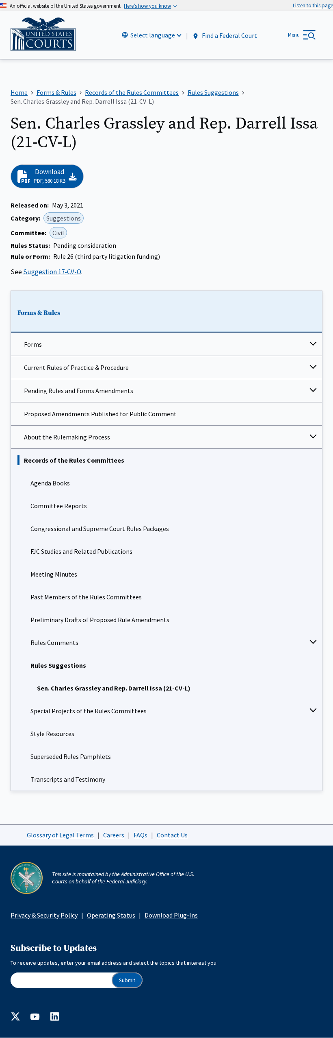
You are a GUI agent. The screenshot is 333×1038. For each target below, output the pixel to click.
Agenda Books (50, 483)
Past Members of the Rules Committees (86, 597)
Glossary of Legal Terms (60, 835)
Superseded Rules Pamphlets (70, 756)
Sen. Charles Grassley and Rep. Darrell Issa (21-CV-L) (113, 688)
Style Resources (52, 734)
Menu (294, 34)
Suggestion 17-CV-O (52, 271)
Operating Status (111, 915)
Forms (33, 344)
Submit (127, 980)
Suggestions (63, 218)
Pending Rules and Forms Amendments (78, 391)
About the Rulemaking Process (67, 437)
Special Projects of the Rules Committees (88, 711)
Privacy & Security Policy (44, 915)
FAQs (140, 835)
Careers (113, 835)
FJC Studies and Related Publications (81, 551)
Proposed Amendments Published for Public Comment (100, 414)
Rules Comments (54, 642)
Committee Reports (58, 506)
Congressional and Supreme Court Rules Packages (99, 528)
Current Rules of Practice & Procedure (76, 367)
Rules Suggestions (58, 665)
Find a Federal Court (229, 35)
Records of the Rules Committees (74, 460)
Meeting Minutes (53, 574)
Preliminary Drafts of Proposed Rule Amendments (99, 620)
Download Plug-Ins (171, 915)
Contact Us (172, 835)
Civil (58, 233)
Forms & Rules (38, 312)
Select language (152, 35)
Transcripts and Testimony (67, 779)
